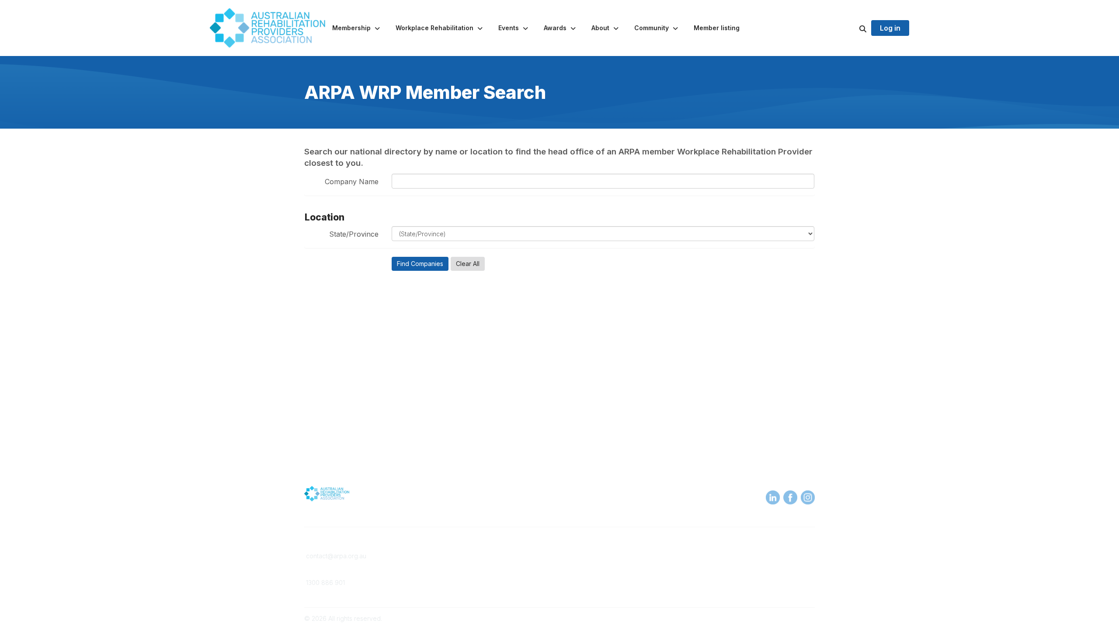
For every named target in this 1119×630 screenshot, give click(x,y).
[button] (357, 28)
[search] (852, 28)
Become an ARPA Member (473, 556)
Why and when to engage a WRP (613, 573)
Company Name (352, 181)
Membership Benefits (466, 564)
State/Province (354, 234)
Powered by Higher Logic (777, 618)
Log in (890, 28)
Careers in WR (585, 564)
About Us (707, 556)
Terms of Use (713, 564)
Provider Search (588, 556)
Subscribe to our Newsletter (751, 584)
